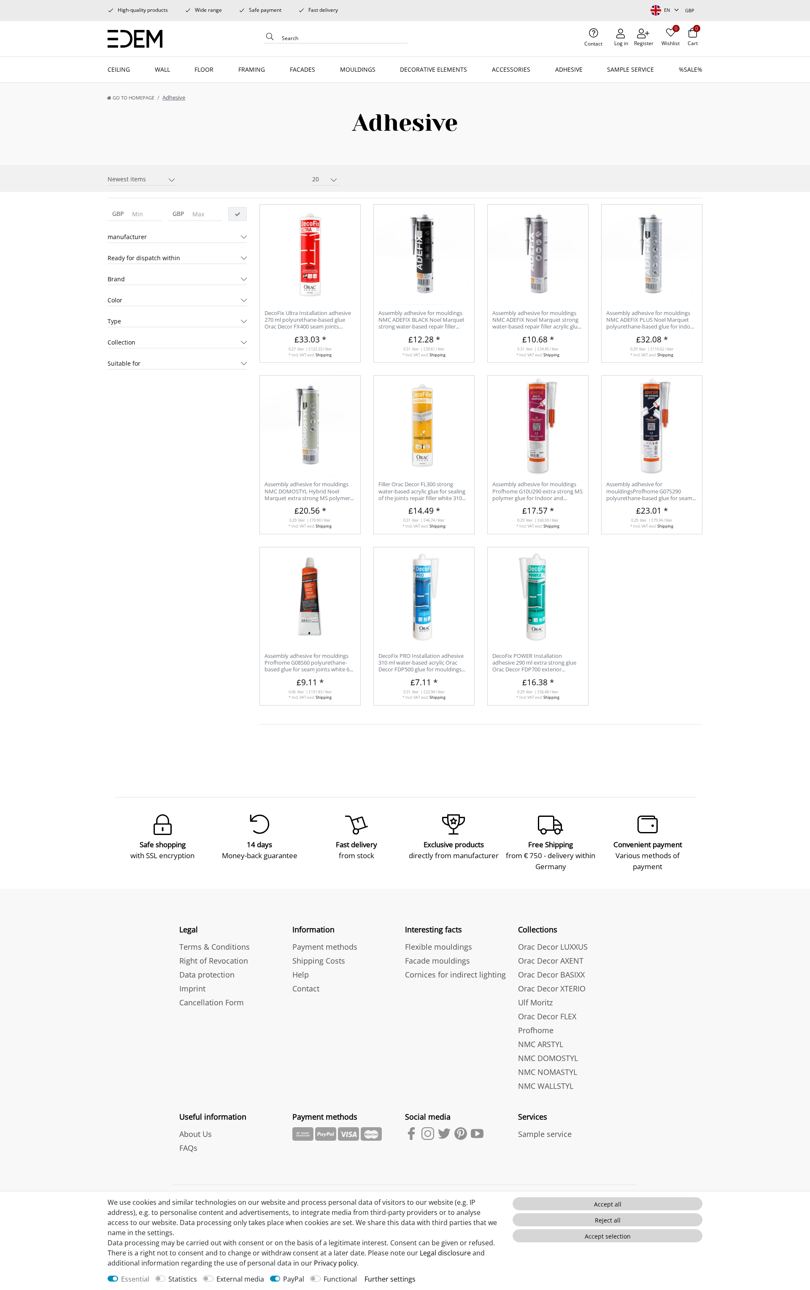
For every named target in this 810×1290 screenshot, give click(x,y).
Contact (305, 988)
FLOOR (203, 69)
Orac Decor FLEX (547, 1016)
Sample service (545, 1134)
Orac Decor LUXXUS (553, 947)
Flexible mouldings (438, 947)
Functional (340, 1279)
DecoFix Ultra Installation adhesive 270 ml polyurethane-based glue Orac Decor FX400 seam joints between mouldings (308, 320)
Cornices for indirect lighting (455, 975)
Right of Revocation (213, 961)
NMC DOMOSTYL (548, 1058)
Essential (135, 1279)
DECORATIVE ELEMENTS (433, 69)
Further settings (390, 1279)
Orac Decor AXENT (550, 961)
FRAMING (251, 69)
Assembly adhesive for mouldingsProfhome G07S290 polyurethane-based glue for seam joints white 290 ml (649, 491)
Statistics (182, 1279)
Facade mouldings (437, 961)
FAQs (188, 1148)
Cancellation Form (211, 1002)
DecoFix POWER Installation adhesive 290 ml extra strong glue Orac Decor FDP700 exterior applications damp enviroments (534, 663)
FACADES (302, 69)
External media (240, 1279)
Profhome (536, 1030)
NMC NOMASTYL (547, 1072)
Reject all (608, 1220)
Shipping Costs (318, 961)
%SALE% (690, 69)
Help (300, 975)
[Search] (270, 39)
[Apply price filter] (237, 214)
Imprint (192, 988)
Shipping (324, 355)
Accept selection (608, 1236)
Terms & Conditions (214, 947)
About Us (195, 1134)
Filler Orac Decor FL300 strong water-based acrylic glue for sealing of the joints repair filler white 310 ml (421, 491)
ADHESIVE (569, 69)
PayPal (293, 1279)
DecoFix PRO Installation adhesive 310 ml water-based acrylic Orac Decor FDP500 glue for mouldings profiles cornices (421, 663)
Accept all (607, 1204)
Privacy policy (335, 1263)
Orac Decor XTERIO (552, 988)
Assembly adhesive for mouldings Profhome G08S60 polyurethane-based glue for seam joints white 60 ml (308, 663)
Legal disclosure (445, 1253)
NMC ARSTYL (540, 1044)
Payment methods (324, 947)
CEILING (119, 69)
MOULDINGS (357, 69)
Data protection (207, 975)
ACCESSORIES (511, 69)
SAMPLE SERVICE (630, 69)
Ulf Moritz (535, 1002)
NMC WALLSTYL (545, 1086)
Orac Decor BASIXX (551, 975)
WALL (162, 69)
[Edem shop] (138, 37)
